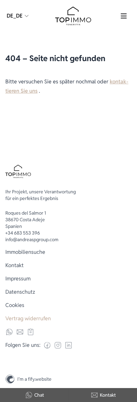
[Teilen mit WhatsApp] (9, 332)
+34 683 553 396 (22, 233)
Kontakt (108, 395)
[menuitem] (68, 252)
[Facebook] (47, 345)
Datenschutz (20, 291)
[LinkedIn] (68, 345)
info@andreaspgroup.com (32, 240)
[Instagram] (129, 364)
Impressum (18, 278)
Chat (39, 395)
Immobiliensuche (25, 252)
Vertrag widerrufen (28, 318)
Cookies (14, 305)
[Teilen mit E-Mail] (20, 332)
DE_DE (15, 15)
